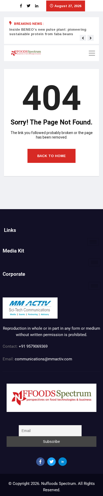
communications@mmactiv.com (43, 359)
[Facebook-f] (40, 461)
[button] (83, 38)
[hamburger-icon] (93, 242)
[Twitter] (51, 461)
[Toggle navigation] (92, 53)
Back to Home (51, 156)
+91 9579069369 (33, 346)
